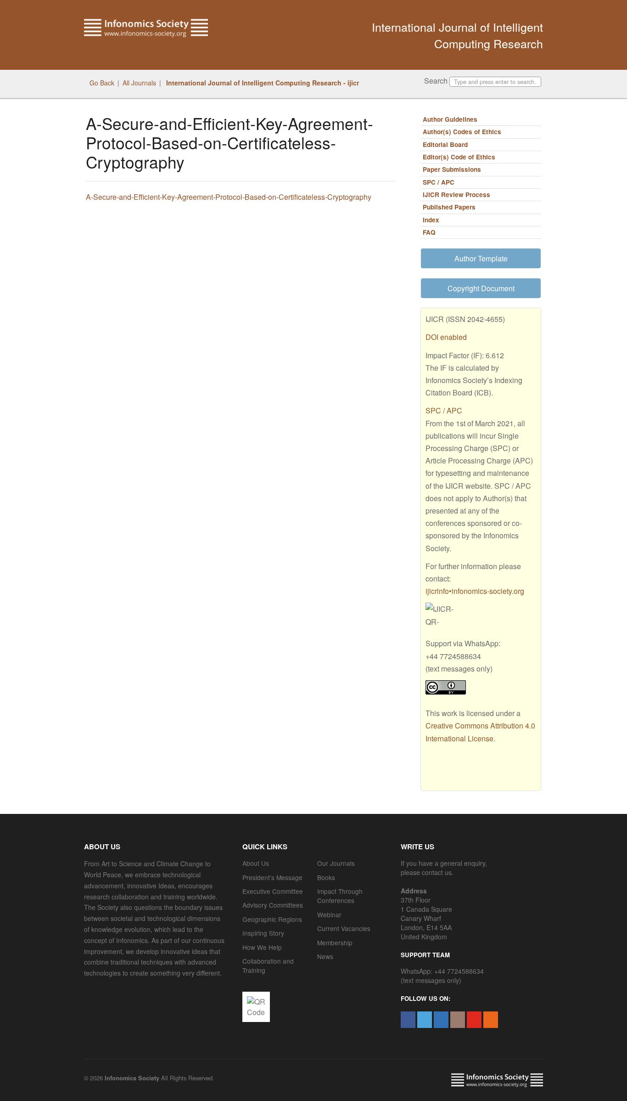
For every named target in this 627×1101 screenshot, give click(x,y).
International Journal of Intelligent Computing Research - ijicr (261, 82)
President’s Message (272, 877)
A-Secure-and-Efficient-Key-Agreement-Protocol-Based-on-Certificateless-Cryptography (228, 197)
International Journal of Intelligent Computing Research (457, 34)
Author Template (481, 258)
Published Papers (449, 207)
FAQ (429, 232)
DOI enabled (446, 337)
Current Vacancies (343, 928)
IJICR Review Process (456, 194)
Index (431, 219)
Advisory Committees (272, 904)
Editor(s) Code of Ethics (459, 156)
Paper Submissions (452, 169)
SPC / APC (438, 182)
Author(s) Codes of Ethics (462, 131)
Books (326, 877)
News (325, 956)
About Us (255, 863)
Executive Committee (272, 891)
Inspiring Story (263, 932)
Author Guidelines (450, 119)
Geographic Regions (272, 919)
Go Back (102, 82)
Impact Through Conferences (340, 895)
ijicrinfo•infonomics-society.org (474, 591)
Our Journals (336, 863)
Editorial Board (445, 144)
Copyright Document (481, 288)
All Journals (139, 82)
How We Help (262, 947)
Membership (335, 942)
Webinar (329, 914)
